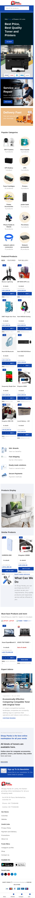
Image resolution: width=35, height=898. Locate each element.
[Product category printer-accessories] (8, 201)
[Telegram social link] (15, 874)
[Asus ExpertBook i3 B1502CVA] (9, 632)
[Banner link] (17, 92)
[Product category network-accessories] (24, 241)
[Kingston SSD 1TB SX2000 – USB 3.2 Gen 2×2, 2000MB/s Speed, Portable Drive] (9, 411)
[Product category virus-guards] (24, 145)
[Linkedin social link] (12, 874)
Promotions (5, 835)
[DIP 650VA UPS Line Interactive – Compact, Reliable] (24, 272)
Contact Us (5, 855)
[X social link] (5, 874)
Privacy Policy (6, 828)
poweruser (9, 690)
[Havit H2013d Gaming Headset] (24, 307)
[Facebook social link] (2, 874)
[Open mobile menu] (2, 8)
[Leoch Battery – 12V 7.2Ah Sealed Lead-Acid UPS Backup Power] (24, 411)
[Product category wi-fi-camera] (8, 145)
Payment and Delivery (9, 831)
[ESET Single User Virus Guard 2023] (9, 307)
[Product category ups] (24, 163)
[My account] (31, 8)
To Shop (9, 41)
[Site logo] (17, 2)
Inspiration (6, 696)
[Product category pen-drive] (24, 220)
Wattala (4, 819)
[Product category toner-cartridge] (8, 181)
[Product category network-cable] (8, 241)
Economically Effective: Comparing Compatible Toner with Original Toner (16, 702)
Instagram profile (7, 847)
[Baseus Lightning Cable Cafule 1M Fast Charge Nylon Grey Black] (9, 272)
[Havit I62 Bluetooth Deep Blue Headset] (9, 341)
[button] (9, 293)
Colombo (4, 816)
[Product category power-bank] (24, 200)
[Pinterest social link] (8, 874)
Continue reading (9, 718)
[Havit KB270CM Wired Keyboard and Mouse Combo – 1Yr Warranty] (24, 341)
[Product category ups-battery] (8, 163)
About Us (4, 839)
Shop (3, 851)
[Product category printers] (24, 181)
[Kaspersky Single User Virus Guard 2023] (9, 376)
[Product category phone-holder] (8, 221)
